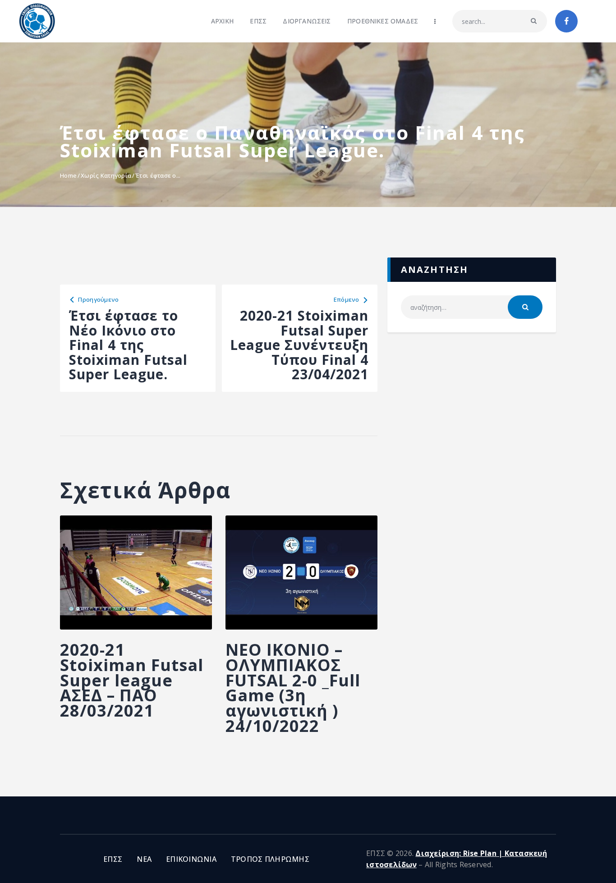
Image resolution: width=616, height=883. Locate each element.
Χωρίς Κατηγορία (106, 175)
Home (68, 175)
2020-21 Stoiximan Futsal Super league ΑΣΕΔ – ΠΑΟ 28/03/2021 (131, 680)
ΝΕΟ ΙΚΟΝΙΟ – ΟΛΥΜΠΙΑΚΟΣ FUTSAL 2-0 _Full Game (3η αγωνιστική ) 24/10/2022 (292, 688)
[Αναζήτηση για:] (471, 307)
